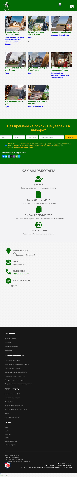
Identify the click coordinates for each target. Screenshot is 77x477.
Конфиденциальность (11, 346)
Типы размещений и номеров (14, 380)
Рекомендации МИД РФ (12, 368)
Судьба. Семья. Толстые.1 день (12, 33)
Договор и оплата (10, 338)
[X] (11, 156)
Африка (7, 431)
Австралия (8, 434)
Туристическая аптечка (12, 417)
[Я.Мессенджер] (6, 156)
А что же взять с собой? (12, 394)
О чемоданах (9, 402)
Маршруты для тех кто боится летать (17, 364)
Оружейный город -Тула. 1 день (36, 33)
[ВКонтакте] (3, 156)
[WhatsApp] (16, 156)
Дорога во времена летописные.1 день (59, 69)
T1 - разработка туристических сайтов (17, 461)
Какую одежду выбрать (12, 398)
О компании (8, 350)
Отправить (71, 137)
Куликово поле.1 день (61, 32)
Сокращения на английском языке (16, 372)
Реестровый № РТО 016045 (14, 459)
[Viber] (14, 156)
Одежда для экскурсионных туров (16, 409)
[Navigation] (60, 4)
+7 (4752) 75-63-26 (21, 274)
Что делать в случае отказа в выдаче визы (18, 384)
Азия (6, 427)
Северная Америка (11, 441)
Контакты (8, 342)
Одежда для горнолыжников (14, 405)
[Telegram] (9, 156)
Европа (7, 437)
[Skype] (19, 156)
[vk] (16, 286)
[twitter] (12, 286)
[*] (6, 137)
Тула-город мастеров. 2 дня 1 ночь (38, 69)
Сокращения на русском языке (15, 376)
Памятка (7, 413)
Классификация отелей (12, 360)
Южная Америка (10, 445)
